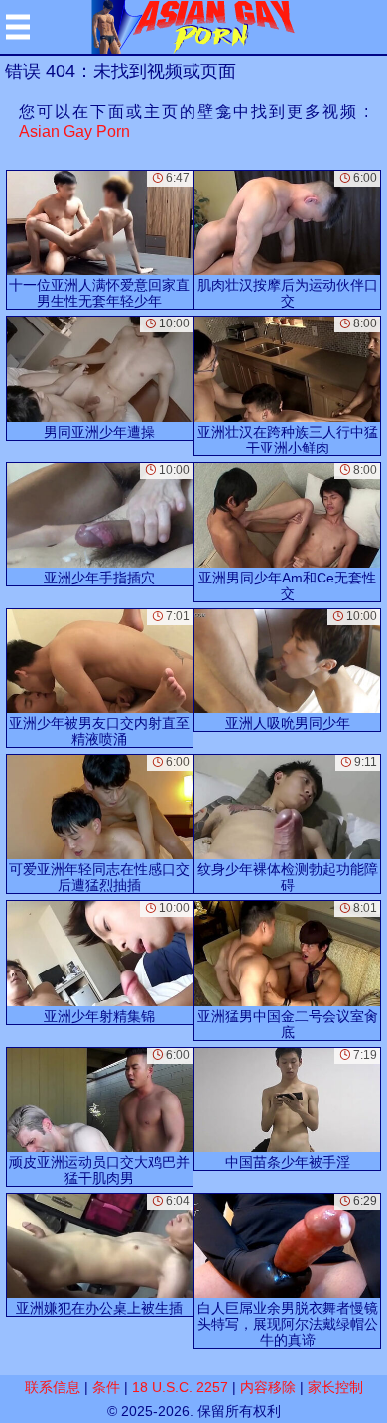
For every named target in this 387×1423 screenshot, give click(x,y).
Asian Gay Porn (74, 131)
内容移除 (268, 1387)
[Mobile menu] (18, 27)
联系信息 (52, 1387)
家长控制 (335, 1387)
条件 (106, 1387)
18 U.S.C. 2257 (180, 1387)
